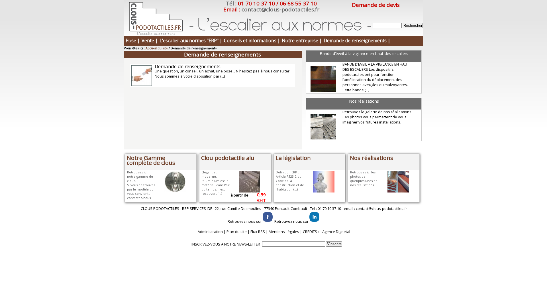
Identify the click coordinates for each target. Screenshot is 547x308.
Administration (210, 231)
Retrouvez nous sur (245, 221)
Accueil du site (157, 48)
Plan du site (236, 231)
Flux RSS (257, 231)
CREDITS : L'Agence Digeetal (326, 231)
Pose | (133, 40)
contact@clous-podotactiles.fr (280, 9)
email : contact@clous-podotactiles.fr (375, 208)
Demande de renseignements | (357, 40)
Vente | (150, 40)
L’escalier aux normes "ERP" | (191, 40)
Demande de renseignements (188, 66)
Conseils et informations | (252, 40)
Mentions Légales (284, 231)
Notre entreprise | (302, 40)
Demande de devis (376, 5)
